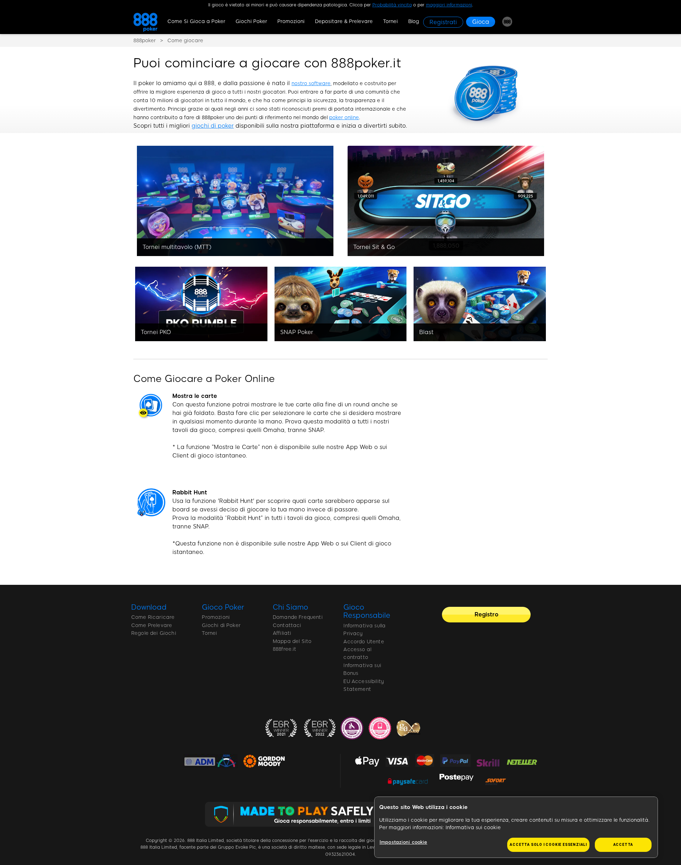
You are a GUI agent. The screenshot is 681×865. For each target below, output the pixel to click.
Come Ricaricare (153, 617)
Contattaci (287, 625)
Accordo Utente (363, 642)
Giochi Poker (251, 21)
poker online (344, 118)
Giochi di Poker (221, 625)
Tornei (390, 21)
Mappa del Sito (292, 641)
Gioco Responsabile (366, 611)
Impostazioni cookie (403, 842)
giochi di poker (213, 125)
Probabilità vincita (392, 4)
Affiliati (282, 633)
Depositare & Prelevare (344, 21)
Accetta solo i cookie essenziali (548, 845)
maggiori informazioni (449, 4)
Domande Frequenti (298, 617)
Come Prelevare (151, 625)
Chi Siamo (290, 607)
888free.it (285, 649)
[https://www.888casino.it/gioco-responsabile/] (340, 814)
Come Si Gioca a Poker (196, 21)
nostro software (311, 84)
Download (149, 607)
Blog (413, 21)
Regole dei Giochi (153, 633)
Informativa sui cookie (473, 828)
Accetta (623, 845)
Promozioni (291, 21)
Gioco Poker (223, 607)
